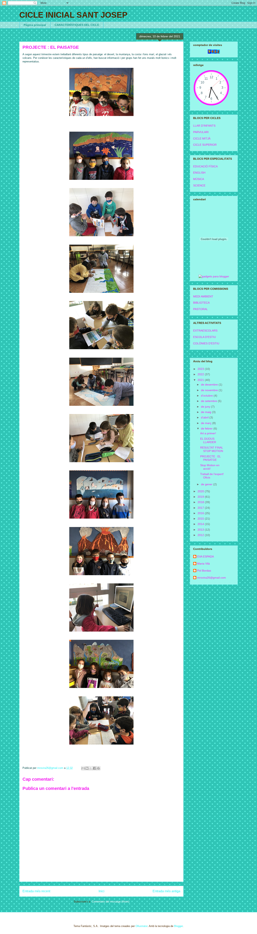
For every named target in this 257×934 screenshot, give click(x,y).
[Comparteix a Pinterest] (98, 768)
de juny (206, 406)
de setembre (209, 401)
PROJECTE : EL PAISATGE (210, 458)
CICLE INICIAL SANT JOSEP (73, 14)
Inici (101, 891)
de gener (207, 484)
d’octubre (207, 395)
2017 (201, 507)
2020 (201, 491)
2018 (201, 502)
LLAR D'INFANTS (204, 125)
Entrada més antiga (166, 891)
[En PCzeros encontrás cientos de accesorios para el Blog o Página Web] (214, 276)
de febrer (207, 428)
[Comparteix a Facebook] (95, 768)
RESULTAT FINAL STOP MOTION (211, 449)
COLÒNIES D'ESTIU (206, 343)
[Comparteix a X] (91, 768)
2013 (201, 529)
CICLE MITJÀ (201, 138)
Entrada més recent (36, 891)
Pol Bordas (204, 570)
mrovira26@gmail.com (211, 577)
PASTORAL (200, 309)
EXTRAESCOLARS (205, 330)
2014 (201, 524)
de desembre (210, 384)
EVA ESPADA (205, 556)
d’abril (205, 417)
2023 (201, 368)
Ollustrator (141, 926)
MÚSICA (198, 179)
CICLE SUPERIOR (205, 144)
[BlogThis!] (87, 768)
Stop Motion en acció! (209, 467)
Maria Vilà (203, 563)
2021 (201, 380)
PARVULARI (201, 132)
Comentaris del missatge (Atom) (110, 901)
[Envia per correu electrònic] (83, 768)
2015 (201, 518)
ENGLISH (199, 172)
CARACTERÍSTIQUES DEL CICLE (77, 24)
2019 (201, 496)
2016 (201, 513)
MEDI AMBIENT (203, 296)
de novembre (210, 390)
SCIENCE (199, 185)
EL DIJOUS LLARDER (208, 440)
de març (206, 423)
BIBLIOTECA (201, 302)
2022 (201, 374)
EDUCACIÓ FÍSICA (205, 166)
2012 (201, 535)
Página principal (35, 24)
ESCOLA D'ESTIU (204, 337)
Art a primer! (208, 433)
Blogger (178, 926)
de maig (206, 412)
